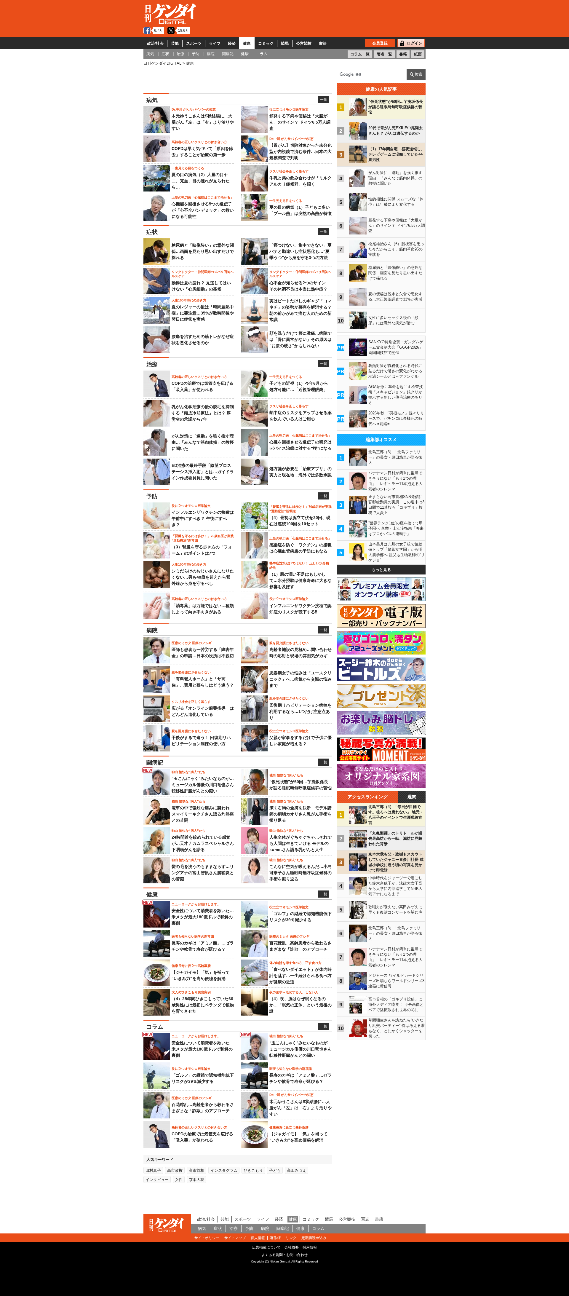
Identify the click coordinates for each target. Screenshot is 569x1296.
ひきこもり (253, 1170)
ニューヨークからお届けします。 (196, 904)
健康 (247, 43)
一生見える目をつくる (188, 168)
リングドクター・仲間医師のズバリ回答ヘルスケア (203, 274)
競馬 (285, 43)
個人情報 (258, 1238)
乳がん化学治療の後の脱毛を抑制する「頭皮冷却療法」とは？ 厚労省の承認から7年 (203, 413)
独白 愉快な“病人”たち (188, 772)
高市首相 (196, 1170)
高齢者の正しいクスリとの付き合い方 (199, 142)
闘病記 (282, 1228)
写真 (365, 1219)
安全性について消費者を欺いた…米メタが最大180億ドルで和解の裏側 (203, 916)
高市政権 (175, 1170)
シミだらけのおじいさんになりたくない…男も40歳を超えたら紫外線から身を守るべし (203, 577)
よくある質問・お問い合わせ (284, 1255)
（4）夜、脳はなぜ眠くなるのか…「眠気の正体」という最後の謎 (300, 1005)
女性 (179, 1179)
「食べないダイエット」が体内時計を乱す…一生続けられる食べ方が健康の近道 (300, 975)
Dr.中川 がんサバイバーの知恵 (194, 109)
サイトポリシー (206, 1238)
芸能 (175, 43)
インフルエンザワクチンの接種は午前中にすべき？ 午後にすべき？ (203, 518)
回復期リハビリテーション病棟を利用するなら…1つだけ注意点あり (300, 711)
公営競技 (303, 43)
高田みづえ (296, 1170)
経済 (232, 43)
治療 (233, 1228)
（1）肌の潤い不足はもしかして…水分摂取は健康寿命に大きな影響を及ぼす (300, 580)
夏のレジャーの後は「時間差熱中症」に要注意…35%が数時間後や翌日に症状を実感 (203, 313)
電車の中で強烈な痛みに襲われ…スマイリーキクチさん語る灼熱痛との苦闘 (203, 814)
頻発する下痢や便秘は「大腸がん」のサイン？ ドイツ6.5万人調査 (299, 122)
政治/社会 (155, 43)
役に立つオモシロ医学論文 (289, 109)
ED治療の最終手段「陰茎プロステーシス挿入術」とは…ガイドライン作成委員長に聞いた (203, 471)
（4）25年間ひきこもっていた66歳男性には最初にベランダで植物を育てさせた (203, 1005)
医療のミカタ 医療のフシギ (192, 643)
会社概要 (291, 1247)
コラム (318, 1228)
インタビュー (157, 1179)
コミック (266, 43)
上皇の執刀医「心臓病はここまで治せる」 (203, 197)
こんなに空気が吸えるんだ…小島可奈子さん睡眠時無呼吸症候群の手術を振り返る (300, 872)
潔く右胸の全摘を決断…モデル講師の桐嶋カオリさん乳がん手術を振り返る (300, 814)
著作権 (275, 1238)
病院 (265, 1228)
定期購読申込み (313, 1238)
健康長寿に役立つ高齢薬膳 (191, 966)
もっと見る (381, 569)
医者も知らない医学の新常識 (193, 936)
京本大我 (196, 1179)
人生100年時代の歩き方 (189, 300)
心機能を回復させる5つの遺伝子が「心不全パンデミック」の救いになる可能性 (203, 210)
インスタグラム (223, 1170)
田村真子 (153, 1170)
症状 (218, 1228)
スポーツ (194, 43)
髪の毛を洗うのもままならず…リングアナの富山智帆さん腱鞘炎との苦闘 (203, 872)
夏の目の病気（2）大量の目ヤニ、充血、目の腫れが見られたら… (201, 180)
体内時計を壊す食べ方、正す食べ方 (295, 963)
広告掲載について (266, 1247)
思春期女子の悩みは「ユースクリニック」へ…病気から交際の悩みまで (300, 679)
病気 (202, 1228)
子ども (275, 1170)
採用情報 (310, 1247)
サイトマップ (235, 1238)
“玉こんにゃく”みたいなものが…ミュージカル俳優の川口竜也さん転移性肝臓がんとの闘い (203, 784)
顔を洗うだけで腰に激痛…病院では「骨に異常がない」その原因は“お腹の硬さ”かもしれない (300, 339)
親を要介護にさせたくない (289, 643)
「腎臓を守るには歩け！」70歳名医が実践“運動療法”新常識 (300, 509)
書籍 (323, 43)
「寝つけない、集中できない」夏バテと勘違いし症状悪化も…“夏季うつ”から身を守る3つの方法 (300, 251)
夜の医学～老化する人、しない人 (293, 992)
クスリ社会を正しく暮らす (289, 171)
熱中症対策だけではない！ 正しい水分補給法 (299, 565)
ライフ (214, 43)
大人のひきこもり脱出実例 (191, 992)
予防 (249, 1228)
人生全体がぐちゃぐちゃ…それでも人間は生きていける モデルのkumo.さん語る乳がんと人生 (300, 843)
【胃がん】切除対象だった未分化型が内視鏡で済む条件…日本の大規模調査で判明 (300, 151)
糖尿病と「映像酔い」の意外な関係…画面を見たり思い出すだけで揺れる (203, 251)
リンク (291, 1238)
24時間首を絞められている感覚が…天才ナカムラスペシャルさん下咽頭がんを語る (203, 843)
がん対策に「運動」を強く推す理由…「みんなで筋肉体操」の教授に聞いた (203, 442)
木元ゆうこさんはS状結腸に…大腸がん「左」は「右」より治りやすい (203, 122)
